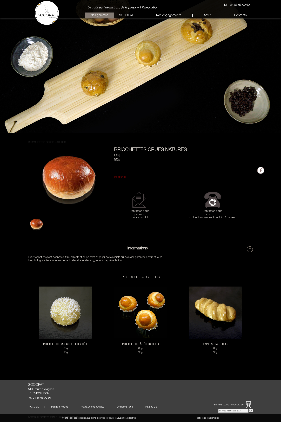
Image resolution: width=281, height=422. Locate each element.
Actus (208, 15)
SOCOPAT (126, 15)
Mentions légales (59, 407)
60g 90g (65, 348)
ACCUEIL (33, 407)
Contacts (240, 15)
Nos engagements (168, 15)
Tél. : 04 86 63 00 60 (237, 5)
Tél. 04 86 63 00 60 (39, 398)
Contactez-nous (124, 407)
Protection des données (92, 407)
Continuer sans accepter (161, 418)
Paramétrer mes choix (184, 418)
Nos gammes (99, 15)
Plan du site (151, 407)
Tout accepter (142, 418)
